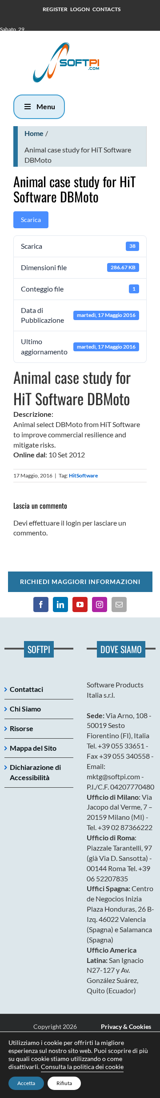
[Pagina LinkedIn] (60, 604)
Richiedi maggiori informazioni (80, 581)
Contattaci (26, 689)
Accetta (26, 1083)
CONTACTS (106, 9)
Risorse (21, 728)
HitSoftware (83, 475)
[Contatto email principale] (119, 604)
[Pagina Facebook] (40, 604)
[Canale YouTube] (80, 604)
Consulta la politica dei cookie (82, 1066)
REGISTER (55, 9)
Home (34, 133)
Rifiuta (64, 1083)
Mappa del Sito (33, 748)
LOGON (80, 9)
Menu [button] (45, 106)
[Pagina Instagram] (99, 604)
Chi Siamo (25, 708)
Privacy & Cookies (126, 1026)
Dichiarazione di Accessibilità (35, 772)
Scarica (31, 219)
